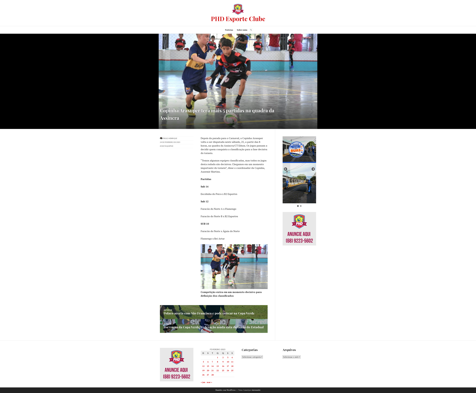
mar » (209, 382)
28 (212, 374)
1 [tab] (298, 206)
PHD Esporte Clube (238, 19)
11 (232, 361)
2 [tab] (300, 206)
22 (217, 370)
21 (212, 370)
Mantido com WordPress (225, 390)
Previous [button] (286, 169)
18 (232, 366)
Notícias (229, 30)
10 (228, 361)
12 (203, 366)
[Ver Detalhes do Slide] (299, 169)
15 (217, 366)
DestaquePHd (167, 146)
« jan (203, 382)
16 (223, 366)
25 (232, 370)
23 (223, 370)
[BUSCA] (251, 30)
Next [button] (313, 169)
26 (203, 374)
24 (228, 370)
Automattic (256, 390)
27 (208, 374)
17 (228, 366)
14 (212, 366)
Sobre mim (242, 30)
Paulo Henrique (170, 138)
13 (208, 366)
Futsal (163, 105)
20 (208, 370)
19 (203, 370)
